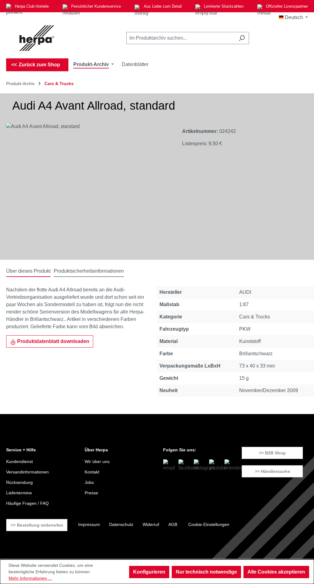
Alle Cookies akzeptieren (276, 571)
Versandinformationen (27, 471)
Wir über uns (97, 461)
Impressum (89, 524)
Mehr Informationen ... (30, 578)
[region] (88, 189)
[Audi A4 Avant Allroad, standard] (88, 189)
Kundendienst (19, 461)
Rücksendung (19, 482)
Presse (91, 492)
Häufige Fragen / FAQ (27, 503)
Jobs (89, 482)
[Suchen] (242, 38)
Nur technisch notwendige (206, 571)
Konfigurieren (149, 571)
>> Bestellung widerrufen (37, 525)
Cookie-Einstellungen (208, 524)
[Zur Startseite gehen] (36, 38)
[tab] (28, 271)
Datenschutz (121, 524)
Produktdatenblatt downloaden (52, 341)
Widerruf (151, 524)
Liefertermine (19, 492)
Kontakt (92, 471)
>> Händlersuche (272, 471)
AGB (172, 524)
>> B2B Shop (272, 452)
